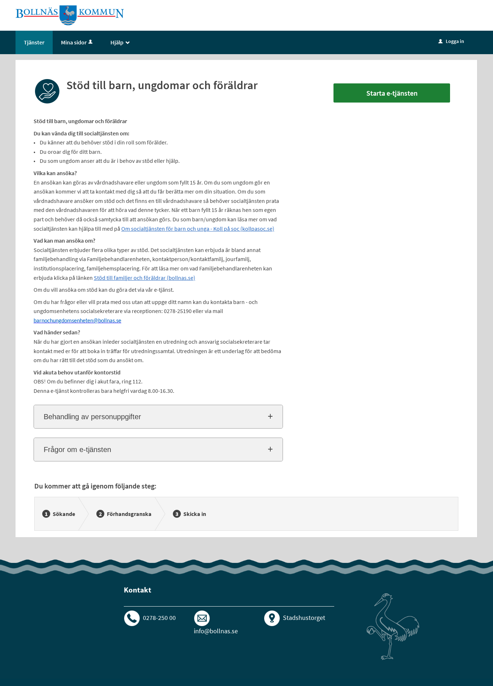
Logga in (451, 41)
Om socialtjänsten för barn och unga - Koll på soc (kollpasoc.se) (197, 228)
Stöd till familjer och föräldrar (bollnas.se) (144, 277)
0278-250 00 (159, 617)
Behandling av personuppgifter (92, 417)
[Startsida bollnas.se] (70, 15)
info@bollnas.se (216, 631)
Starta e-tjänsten (392, 92)
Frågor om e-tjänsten (77, 449)
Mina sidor (74, 42)
